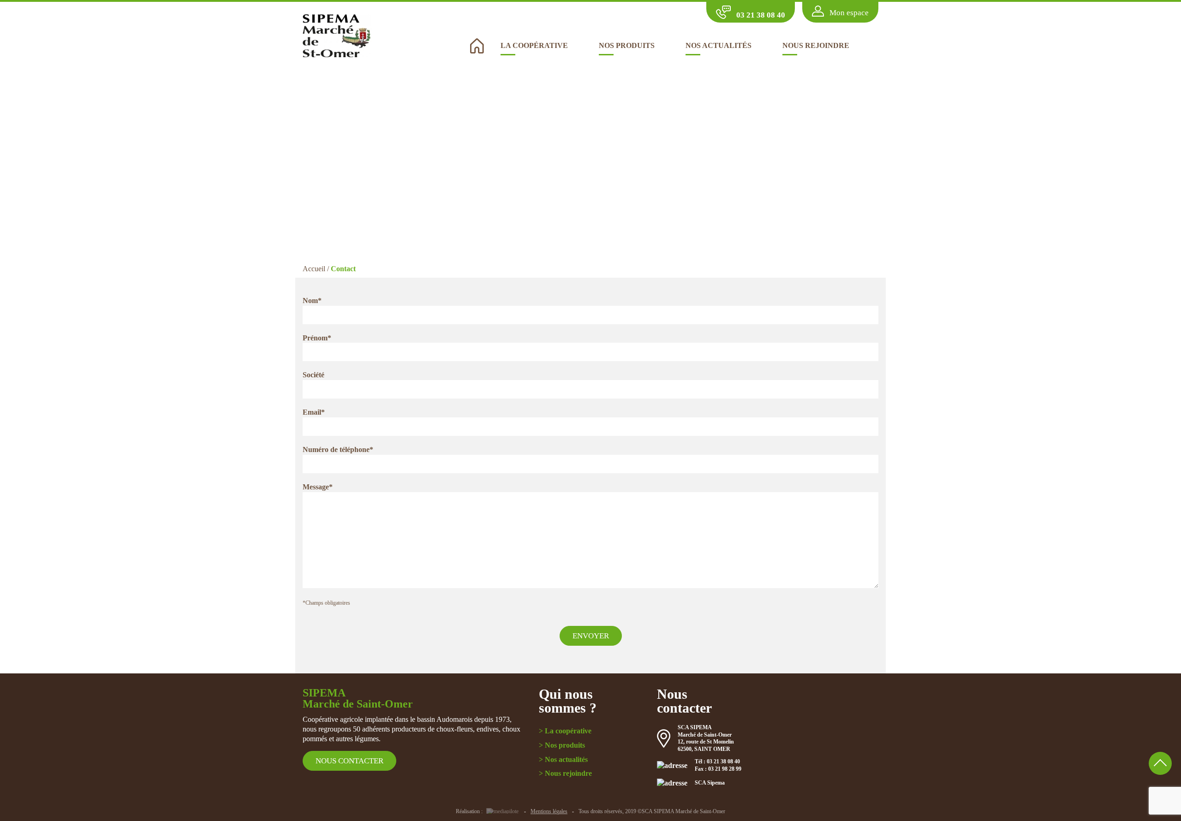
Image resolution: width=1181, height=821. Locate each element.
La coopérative (534, 45)
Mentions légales (549, 811)
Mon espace (849, 12)
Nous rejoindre (815, 45)
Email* (314, 412)
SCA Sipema (710, 782)
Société (313, 375)
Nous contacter (349, 760)
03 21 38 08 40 (760, 15)
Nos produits (627, 45)
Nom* (312, 300)
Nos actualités (719, 45)
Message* (318, 487)
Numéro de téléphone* (338, 449)
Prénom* (317, 338)
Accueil (314, 269)
